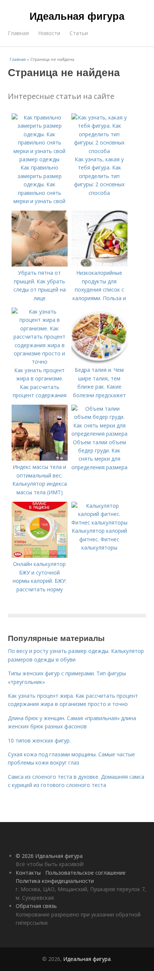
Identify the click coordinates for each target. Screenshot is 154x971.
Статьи (79, 33)
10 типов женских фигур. (39, 740)
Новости (49, 33)
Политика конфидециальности (55, 880)
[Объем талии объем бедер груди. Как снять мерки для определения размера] (99, 433)
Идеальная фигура (77, 16)
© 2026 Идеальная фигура (49, 855)
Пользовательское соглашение (85, 872)
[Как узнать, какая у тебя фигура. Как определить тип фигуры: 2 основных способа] (99, 151)
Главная (18, 33)
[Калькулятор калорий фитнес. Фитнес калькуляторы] (99, 522)
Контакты (28, 872)
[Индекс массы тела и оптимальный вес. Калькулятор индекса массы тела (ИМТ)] (40, 458)
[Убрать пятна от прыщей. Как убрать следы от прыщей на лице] (40, 264)
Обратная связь (36, 905)
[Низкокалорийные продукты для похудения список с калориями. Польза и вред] (99, 264)
